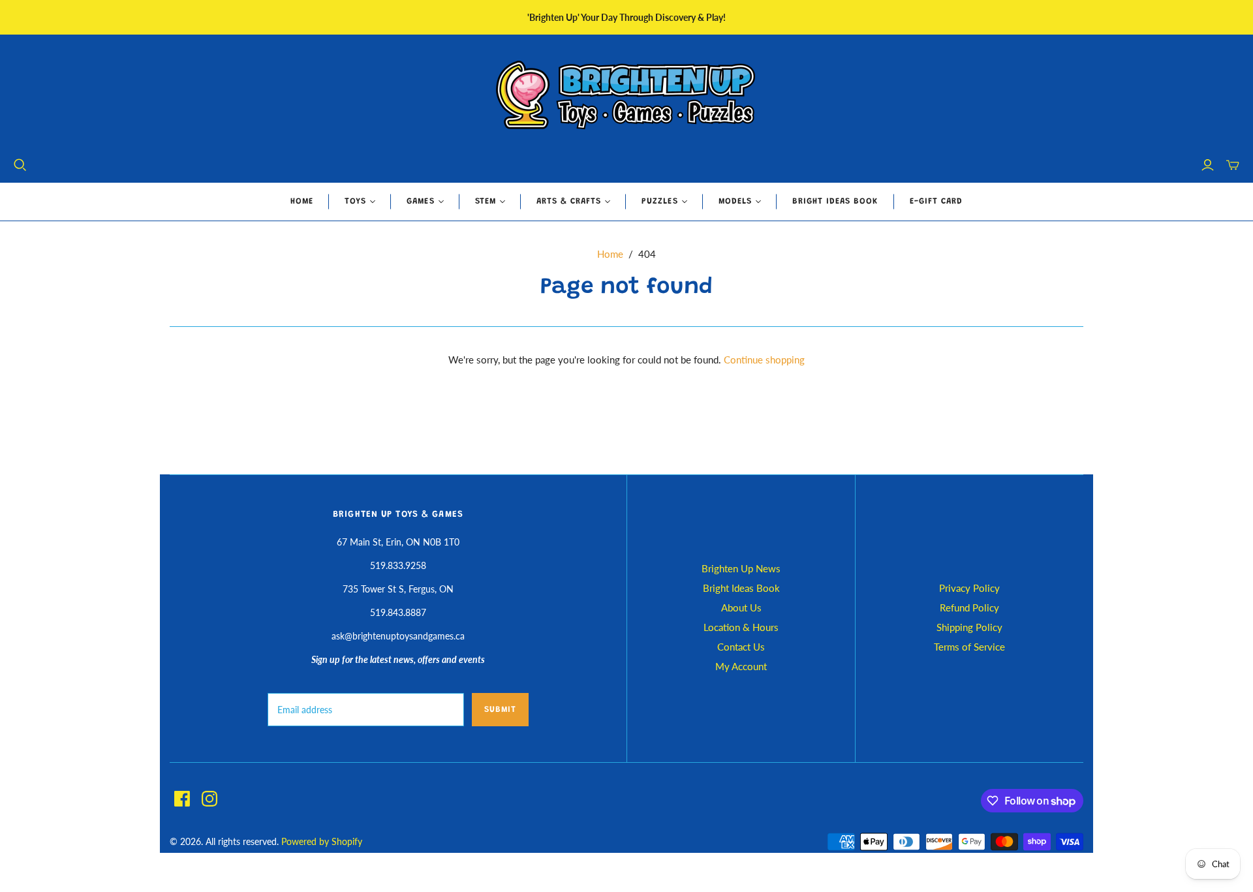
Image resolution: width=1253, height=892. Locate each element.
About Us (741, 607)
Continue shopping (764, 359)
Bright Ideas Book (835, 201)
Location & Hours (741, 627)
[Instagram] (209, 799)
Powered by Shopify (321, 841)
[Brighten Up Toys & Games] (626, 96)
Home (301, 201)
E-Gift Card (936, 201)
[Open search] (20, 165)
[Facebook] (182, 799)
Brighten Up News (741, 568)
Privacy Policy (969, 588)
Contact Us (741, 647)
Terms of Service (969, 647)
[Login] (1207, 165)
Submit (500, 709)
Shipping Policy (969, 627)
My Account (741, 666)
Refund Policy (969, 607)
